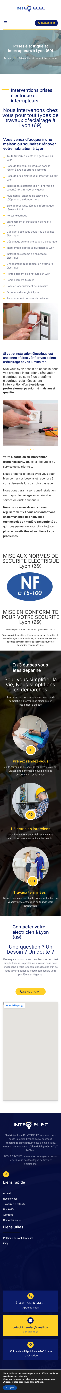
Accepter (10, 1388)
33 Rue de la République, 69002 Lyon (30, 1351)
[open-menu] (5, 23)
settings (39, 1382)
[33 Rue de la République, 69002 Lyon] (30, 1345)
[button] (27, 449)
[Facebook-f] (6, 1174)
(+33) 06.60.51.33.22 (30, 1303)
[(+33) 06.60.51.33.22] (30, 1296)
